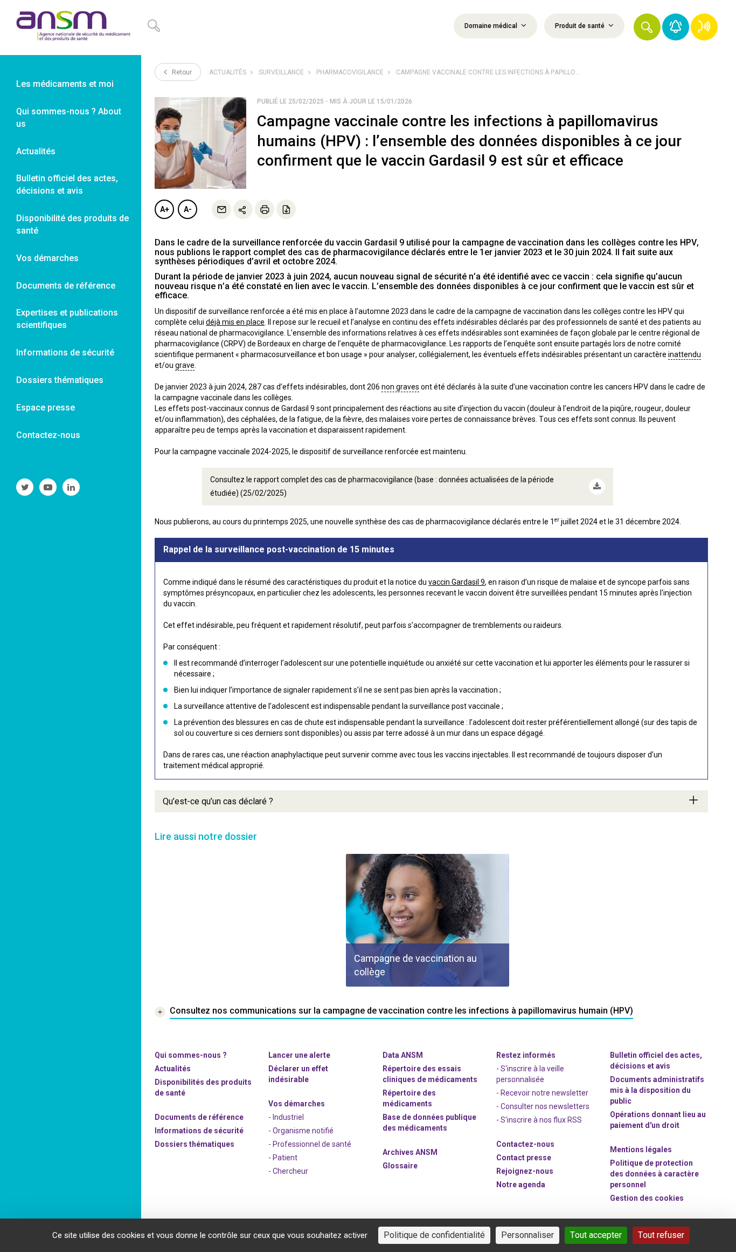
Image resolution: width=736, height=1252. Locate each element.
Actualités (227, 72)
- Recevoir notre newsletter (542, 1093)
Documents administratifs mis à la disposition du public (657, 1090)
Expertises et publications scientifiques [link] (67, 318)
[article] (427, 920)
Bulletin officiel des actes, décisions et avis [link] (67, 184)
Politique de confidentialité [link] (434, 1235)
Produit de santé (580, 26)
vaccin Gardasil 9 (456, 582)
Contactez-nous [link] (48, 435)
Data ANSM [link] (403, 1055)
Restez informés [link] (526, 1055)
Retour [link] (181, 72)
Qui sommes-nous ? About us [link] (68, 117)
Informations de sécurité (199, 1130)
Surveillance (281, 72)
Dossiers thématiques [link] (59, 380)
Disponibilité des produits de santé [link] (72, 224)
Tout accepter (596, 1235)
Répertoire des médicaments (409, 1098)
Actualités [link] (35, 151)
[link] (70, 27)
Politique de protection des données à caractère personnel (654, 1174)
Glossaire (400, 1165)
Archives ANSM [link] (410, 1152)
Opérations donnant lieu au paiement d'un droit (658, 1120)
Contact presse (523, 1157)
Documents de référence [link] (65, 285)
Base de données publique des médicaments (429, 1122)
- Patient (282, 1157)
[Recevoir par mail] (221, 209)
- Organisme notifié (301, 1130)
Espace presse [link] (45, 407)
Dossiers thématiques (194, 1144)
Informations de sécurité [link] (65, 352)
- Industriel (286, 1117)
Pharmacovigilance (350, 72)
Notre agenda (520, 1184)
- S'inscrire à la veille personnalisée (530, 1074)
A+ (164, 209)
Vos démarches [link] (47, 258)
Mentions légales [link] (641, 1149)
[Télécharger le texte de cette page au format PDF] (286, 209)
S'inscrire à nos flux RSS (541, 1120)
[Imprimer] (264, 209)
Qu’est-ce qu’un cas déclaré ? (218, 801)
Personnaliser (527, 1235)
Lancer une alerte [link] (299, 1055)
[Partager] (243, 209)
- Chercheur (288, 1171)
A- (188, 209)
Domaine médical (491, 26)
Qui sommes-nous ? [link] (191, 1055)
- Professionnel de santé (309, 1144)
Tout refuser (661, 1235)
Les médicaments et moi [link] (65, 84)
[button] (647, 26)
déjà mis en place (235, 322)
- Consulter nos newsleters (542, 1106)
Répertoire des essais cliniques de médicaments (430, 1074)
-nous (524, 1171)
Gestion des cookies (647, 1198)
